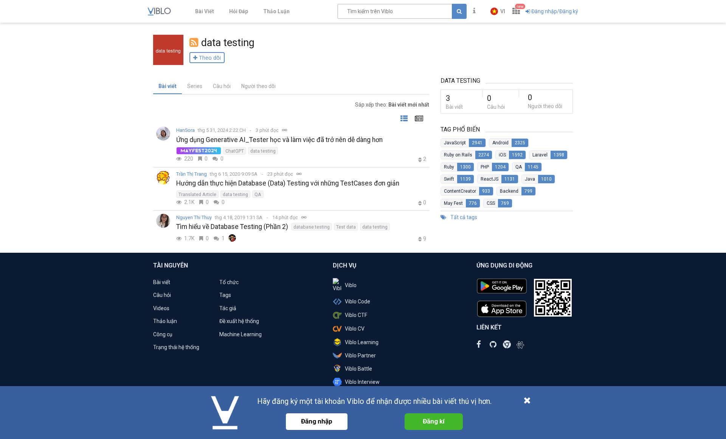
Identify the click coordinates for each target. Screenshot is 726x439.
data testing (263, 151)
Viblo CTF (356, 315)
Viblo (351, 285)
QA (257, 194)
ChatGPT (234, 151)
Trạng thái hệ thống (176, 347)
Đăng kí (434, 421)
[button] (497, 11)
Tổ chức (229, 282)
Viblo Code (357, 301)
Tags (225, 295)
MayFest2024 (198, 150)
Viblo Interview (362, 382)
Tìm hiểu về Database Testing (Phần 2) (232, 226)
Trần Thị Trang (191, 174)
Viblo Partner (360, 355)
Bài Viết (204, 11)
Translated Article (197, 194)
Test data (346, 227)
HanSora (185, 130)
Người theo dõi (258, 86)
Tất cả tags (463, 217)
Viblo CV (355, 329)
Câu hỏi (222, 86)
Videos (161, 308)
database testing (311, 227)
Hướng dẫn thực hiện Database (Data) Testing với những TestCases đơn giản (287, 183)
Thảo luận (165, 321)
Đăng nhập (316, 421)
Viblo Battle (358, 369)
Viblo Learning (362, 342)
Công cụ (162, 334)
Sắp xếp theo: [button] (392, 105)
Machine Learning (240, 334)
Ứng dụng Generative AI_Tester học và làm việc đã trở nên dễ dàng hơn (279, 140)
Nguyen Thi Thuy (194, 217)
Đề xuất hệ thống (239, 321)
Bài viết (167, 86)
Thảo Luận (276, 11)
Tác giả (227, 308)
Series (194, 86)
